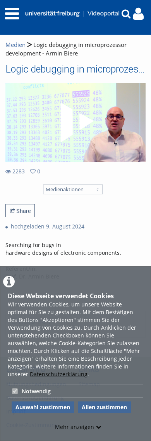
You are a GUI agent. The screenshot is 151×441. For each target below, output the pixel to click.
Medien (15, 45)
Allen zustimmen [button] (104, 407)
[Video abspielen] (75, 122)
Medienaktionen (65, 189)
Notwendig (36, 391)
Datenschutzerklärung (59, 374)
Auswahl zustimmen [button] (42, 407)
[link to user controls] (138, 13)
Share (23, 210)
